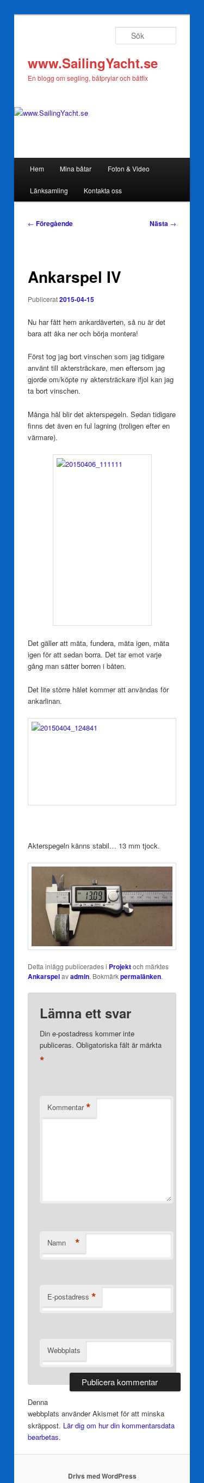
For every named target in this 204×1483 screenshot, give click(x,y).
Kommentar (69, 1107)
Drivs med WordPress (102, 1476)
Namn (63, 1242)
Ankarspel (44, 976)
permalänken (140, 976)
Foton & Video (129, 168)
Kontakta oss (103, 190)
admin (79, 976)
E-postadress (71, 1297)
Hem (37, 168)
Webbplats (64, 1350)
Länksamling (49, 190)
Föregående (50, 223)
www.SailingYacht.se (93, 63)
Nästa (163, 223)
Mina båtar (75, 168)
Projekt (120, 966)
